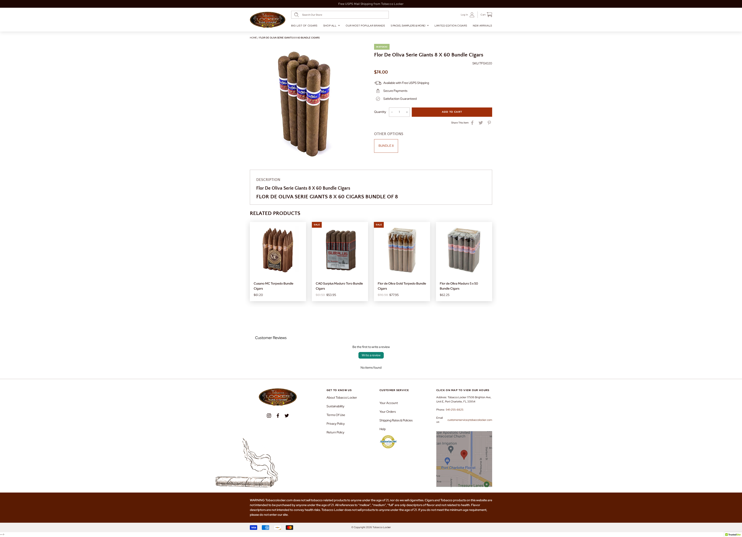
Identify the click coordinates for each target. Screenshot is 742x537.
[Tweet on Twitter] (481, 123)
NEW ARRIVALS (482, 25)
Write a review (371, 355)
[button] (485, 14)
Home (253, 37)
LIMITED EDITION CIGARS (451, 25)
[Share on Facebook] (472, 123)
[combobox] (340, 15)
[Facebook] (278, 415)
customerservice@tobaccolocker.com (470, 420)
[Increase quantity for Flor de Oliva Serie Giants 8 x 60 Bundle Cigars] (406, 112)
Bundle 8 (386, 146)
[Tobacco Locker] (267, 20)
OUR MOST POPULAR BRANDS (365, 25)
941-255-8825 (454, 409)
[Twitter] (287, 415)
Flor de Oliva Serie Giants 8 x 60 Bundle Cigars (289, 37)
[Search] (296, 15)
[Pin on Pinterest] (489, 123)
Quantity (380, 112)
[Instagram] (269, 415)
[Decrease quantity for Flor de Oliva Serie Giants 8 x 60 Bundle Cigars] (391, 112)
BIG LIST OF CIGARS (304, 25)
